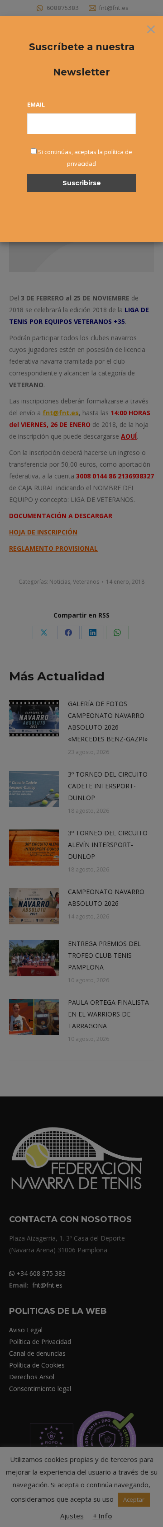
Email (36, 104)
